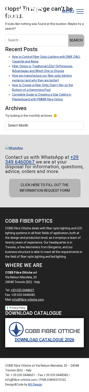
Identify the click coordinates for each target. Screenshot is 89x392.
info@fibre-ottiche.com (28, 299)
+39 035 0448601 (22, 290)
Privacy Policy (17, 307)
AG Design (35, 384)
